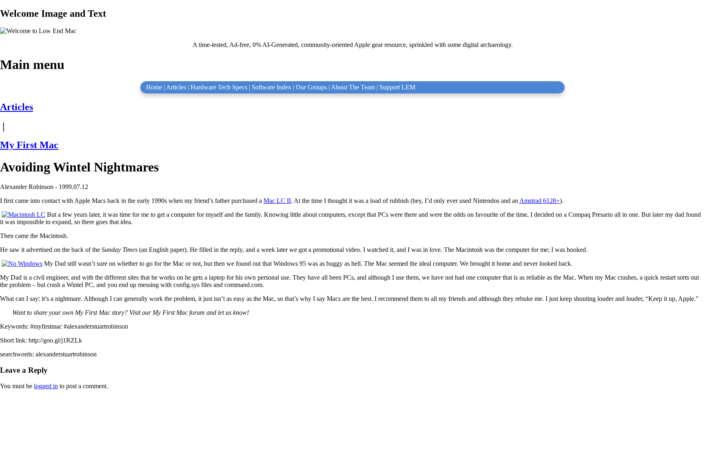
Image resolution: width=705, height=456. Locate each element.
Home (154, 87)
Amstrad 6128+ (539, 200)
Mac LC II (277, 200)
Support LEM (397, 87)
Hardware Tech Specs (219, 87)
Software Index (271, 87)
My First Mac (29, 145)
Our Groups (311, 87)
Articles (176, 87)
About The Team (353, 87)
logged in (46, 386)
